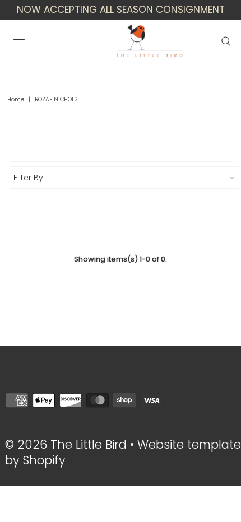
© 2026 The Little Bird (67, 444)
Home (15, 99)
